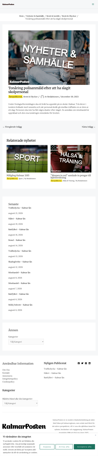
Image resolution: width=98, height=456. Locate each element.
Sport (21, 178)
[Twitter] (82, 363)
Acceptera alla (84, 447)
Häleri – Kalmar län (16, 218)
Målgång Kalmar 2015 (18, 175)
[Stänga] (95, 435)
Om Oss (6, 369)
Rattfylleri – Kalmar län (18, 229)
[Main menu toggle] (93, 4)
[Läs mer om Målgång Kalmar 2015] (27, 158)
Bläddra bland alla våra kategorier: (17, 398)
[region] (49, 444)
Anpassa (47, 447)
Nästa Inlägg (88, 126)
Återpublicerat (15, 96)
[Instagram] (86, 363)
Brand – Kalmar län (16, 240)
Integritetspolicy (10, 378)
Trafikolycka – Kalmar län (19, 207)
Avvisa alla (64, 447)
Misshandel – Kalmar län (19, 272)
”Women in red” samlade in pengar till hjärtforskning (71, 176)
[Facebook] (79, 363)
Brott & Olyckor (30, 96)
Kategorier (13, 336)
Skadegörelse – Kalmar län (20, 261)
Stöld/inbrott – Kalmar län (20, 304)
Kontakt (6, 372)
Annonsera (7, 375)
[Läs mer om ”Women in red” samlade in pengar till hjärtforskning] (71, 158)
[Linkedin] (89, 363)
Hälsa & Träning (68, 181)
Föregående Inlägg (12, 126)
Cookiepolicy (8, 381)
